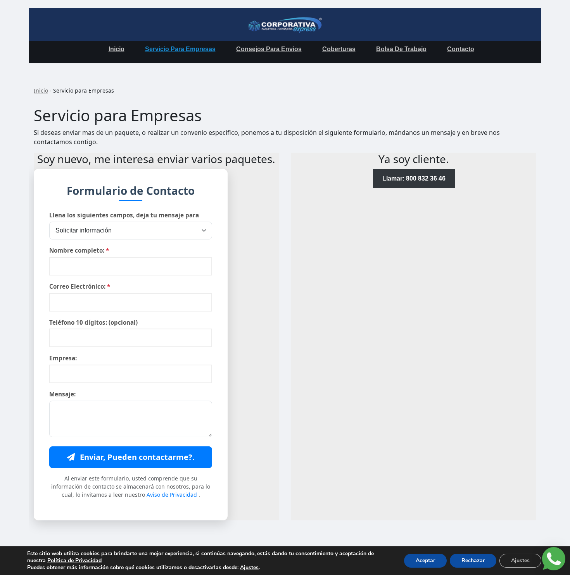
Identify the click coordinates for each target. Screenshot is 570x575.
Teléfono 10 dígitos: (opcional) (93, 322)
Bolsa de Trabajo (401, 49)
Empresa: (63, 358)
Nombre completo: (79, 250)
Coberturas (339, 49)
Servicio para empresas (180, 49)
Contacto (460, 49)
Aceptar (425, 560)
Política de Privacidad (74, 560)
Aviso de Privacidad (173, 494)
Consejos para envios (269, 49)
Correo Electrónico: (79, 286)
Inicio (116, 49)
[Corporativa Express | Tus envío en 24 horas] (285, 24)
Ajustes (249, 567)
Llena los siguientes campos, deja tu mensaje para (124, 215)
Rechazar (473, 560)
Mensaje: (62, 394)
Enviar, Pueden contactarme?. (136, 457)
